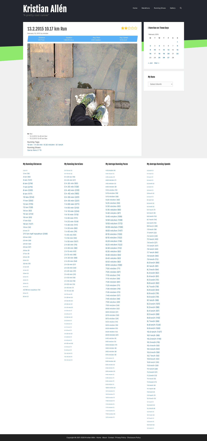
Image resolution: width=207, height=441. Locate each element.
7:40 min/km (113, 295)
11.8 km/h (151, 392)
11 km (28, 200)
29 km (26, 260)
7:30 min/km (113, 289)
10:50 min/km (110, 397)
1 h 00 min (71, 204)
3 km (26, 173)
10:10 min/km (110, 391)
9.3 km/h (153, 307)
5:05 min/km (111, 190)
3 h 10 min (69, 291)
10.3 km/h (153, 342)
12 (164, 50)
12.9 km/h (150, 421)
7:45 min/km (113, 299)
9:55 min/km (110, 384)
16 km (27, 217)
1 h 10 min (71, 211)
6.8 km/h (151, 223)
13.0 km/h (150, 425)
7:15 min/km (113, 279)
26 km (26, 250)
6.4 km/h (151, 210)
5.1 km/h (150, 177)
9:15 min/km (110, 358)
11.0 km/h (152, 365)
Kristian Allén (45, 9)
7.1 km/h (152, 233)
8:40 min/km (112, 335)
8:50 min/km (111, 341)
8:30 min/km (112, 328)
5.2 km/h (150, 180)
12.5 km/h (150, 415)
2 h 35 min (70, 268)
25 (159, 57)
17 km (27, 221)
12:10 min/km (110, 417)
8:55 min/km (111, 345)
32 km (26, 270)
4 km (27, 177)
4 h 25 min (68, 330)
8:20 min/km (112, 322)
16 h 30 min (68, 360)
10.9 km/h (153, 362)
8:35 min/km (112, 332)
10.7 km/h (153, 356)
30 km (27, 263)
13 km (28, 207)
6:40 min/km (113, 255)
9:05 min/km (111, 351)
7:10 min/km (113, 275)
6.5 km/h (151, 213)
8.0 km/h (153, 262)
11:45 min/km (110, 414)
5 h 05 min (68, 350)
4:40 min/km (110, 173)
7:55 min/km (112, 305)
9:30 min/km (110, 368)
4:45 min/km (110, 177)
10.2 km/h (154, 339)
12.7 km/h (150, 418)
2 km (25, 170)
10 (155, 50)
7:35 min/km (113, 292)
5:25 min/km (113, 203)
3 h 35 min (68, 307)
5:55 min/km (114, 223)
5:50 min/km (114, 220)
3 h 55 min (68, 320)
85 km (26, 296)
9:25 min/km (110, 364)
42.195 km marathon (31, 290)
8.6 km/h (153, 283)
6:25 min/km (114, 245)
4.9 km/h (150, 170)
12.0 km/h (151, 398)
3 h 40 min (68, 310)
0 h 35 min (71, 187)
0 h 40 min (71, 190)
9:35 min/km (110, 371)
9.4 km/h (153, 311)
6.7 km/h (152, 219)
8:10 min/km (112, 315)
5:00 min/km (111, 187)
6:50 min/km (113, 262)
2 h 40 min (70, 271)
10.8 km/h (153, 359)
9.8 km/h (154, 325)
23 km (27, 240)
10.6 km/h (153, 352)
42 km (25, 286)
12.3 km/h (151, 408)
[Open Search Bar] (181, 8)
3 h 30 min (68, 304)
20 (168, 54)
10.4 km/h (153, 345)
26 (164, 57)
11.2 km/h (152, 372)
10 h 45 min (68, 353)
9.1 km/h (59, 145)
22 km (27, 237)
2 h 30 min (70, 264)
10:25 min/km (110, 394)
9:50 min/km (110, 381)
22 (177, 54)
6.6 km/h (152, 216)
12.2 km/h (151, 405)
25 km (27, 247)
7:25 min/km (113, 285)
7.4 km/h (152, 243)
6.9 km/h (152, 226)
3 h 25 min (68, 301)
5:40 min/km (113, 213)
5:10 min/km (112, 193)
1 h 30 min (71, 225)
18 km (28, 224)
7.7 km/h (152, 252)
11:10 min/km (110, 404)
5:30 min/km (113, 206)
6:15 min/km (114, 237)
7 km (28, 187)
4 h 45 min (68, 340)
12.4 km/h (150, 411)
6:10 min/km (114, 234)
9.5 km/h (153, 314)
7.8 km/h (153, 256)
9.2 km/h (153, 304)
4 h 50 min (68, 343)
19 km (27, 227)
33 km (26, 273)
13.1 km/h (150, 428)
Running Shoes (160, 8)
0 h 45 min (71, 193)
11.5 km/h (152, 382)
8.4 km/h (153, 276)
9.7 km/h (153, 321)
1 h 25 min (71, 221)
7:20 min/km (113, 282)
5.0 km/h (150, 173)
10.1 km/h (153, 335)
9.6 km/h (153, 318)
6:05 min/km (114, 230)
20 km (26, 230)
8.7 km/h (153, 286)
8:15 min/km (112, 319)
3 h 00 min (69, 284)
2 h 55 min (69, 281)
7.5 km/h (152, 246)
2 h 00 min (70, 245)
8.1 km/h (152, 266)
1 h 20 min (71, 218)
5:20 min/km (113, 200)
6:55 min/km (114, 265)
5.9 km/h (150, 193)
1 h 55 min (71, 241)
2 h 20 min (70, 258)
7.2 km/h (152, 236)
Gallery (172, 8)
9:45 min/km (110, 378)
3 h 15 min (68, 294)
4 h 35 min (68, 337)
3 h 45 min (68, 314)
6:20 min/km (114, 241)
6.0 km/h (150, 196)
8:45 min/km (111, 338)
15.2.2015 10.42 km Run (38, 138)
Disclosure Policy (134, 437)
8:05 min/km (112, 312)
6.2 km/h (150, 203)
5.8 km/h (150, 190)
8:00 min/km (113, 309)
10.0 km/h (154, 332)
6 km (28, 183)
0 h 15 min (68, 173)
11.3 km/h (152, 375)
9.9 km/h (153, 328)
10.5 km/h (153, 349)
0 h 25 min (70, 180)
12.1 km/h (150, 402)
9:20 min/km (110, 361)
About (104, 437)
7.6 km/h (152, 249)
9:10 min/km (111, 355)
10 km (30, 145)
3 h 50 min (68, 317)
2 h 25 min (70, 261)
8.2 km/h (153, 269)
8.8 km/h (153, 290)
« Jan (150, 63)
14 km (27, 211)
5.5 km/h (150, 187)
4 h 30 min (68, 333)
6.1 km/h (150, 200)
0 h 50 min (71, 197)
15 (177, 50)
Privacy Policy (120, 437)
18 (159, 54)
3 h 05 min (69, 287)
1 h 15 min (71, 214)
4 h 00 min (68, 324)
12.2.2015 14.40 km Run (38, 136)
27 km (26, 253)
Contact (111, 437)
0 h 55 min (71, 200)
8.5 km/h (153, 280)
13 (168, 50)
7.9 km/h (152, 259)
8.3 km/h (153, 273)
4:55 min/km (111, 183)
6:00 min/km (114, 227)
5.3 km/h (150, 183)
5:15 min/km (112, 197)
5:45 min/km (114, 216)
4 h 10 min (68, 327)
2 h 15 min (70, 255)
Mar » (156, 63)
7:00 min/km (113, 268)
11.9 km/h (151, 395)
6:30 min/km (49, 145)
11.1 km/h (152, 369)
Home (135, 8)
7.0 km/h (152, 229)
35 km (25, 280)
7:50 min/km (113, 302)
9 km (27, 194)
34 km (25, 277)
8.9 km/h (153, 293)
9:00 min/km (111, 348)
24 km (27, 244)
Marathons (146, 8)
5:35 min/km (113, 210)
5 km (27, 180)
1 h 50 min (70, 238)
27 (168, 57)
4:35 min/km (110, 170)
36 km (25, 283)
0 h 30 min (71, 183)
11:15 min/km (110, 407)
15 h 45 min (68, 356)
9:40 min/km (110, 374)
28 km (26, 257)
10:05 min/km (110, 387)
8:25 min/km (112, 325)
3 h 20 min (68, 297)
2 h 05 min (70, 248)
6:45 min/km (113, 258)
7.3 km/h (152, 239)
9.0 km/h (153, 297)
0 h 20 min (69, 177)
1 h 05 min (38, 145)
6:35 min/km (113, 251)
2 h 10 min (70, 251)
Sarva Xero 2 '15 (34, 150)
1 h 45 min (70, 235)
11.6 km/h (151, 385)
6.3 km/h (150, 206)
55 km (25, 293)
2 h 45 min (70, 274)
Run (31, 134)
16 (150, 54)
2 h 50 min (69, 278)
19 (164, 54)
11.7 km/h (151, 388)
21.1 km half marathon (35, 234)
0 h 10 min (68, 170)
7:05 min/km (113, 272)
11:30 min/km (110, 410)
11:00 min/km (110, 401)
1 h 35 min (71, 228)
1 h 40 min (70, 231)
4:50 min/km (111, 180)
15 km (28, 214)
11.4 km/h (151, 379)
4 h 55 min (68, 347)
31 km (26, 267)
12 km (28, 204)
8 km (28, 190)
